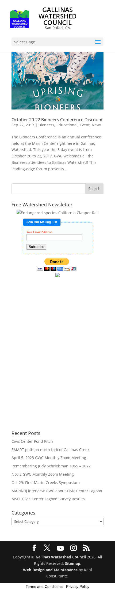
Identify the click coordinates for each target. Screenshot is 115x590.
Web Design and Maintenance (50, 569)
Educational (67, 124)
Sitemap (72, 563)
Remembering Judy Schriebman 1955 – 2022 (51, 465)
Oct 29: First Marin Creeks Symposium (45, 482)
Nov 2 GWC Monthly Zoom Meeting (42, 474)
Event (85, 124)
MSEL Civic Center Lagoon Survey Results (48, 498)
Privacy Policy (77, 586)
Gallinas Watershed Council (61, 556)
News (97, 124)
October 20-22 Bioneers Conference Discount (57, 120)
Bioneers (46, 124)
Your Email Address (39, 232)
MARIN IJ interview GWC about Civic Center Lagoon (56, 490)
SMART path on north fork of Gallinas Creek (50, 449)
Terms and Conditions (44, 586)
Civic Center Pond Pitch (32, 441)
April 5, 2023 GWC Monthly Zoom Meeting (48, 457)
